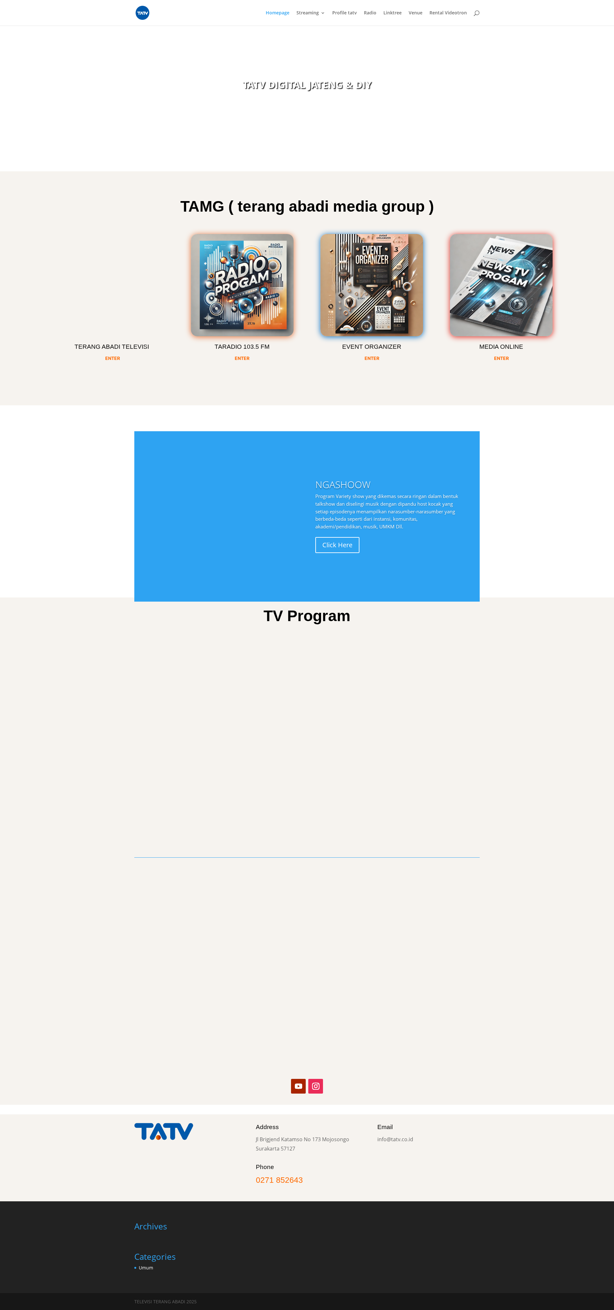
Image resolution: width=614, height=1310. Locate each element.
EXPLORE (304, 137)
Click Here (337, 545)
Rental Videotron (448, 13)
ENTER (112, 358)
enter (501, 358)
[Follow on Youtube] (298, 1086)
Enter (242, 358)
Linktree (392, 13)
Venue (415, 13)
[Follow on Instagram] (315, 1086)
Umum (146, 1268)
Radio (370, 13)
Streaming (307, 13)
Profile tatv (344, 13)
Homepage (277, 13)
